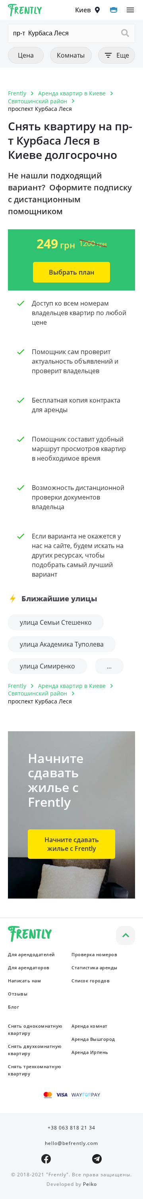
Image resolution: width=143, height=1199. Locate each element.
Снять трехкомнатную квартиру (34, 1070)
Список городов (91, 981)
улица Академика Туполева (62, 644)
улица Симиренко (47, 666)
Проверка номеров (94, 954)
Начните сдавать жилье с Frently (71, 844)
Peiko (90, 1184)
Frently (25, 11)
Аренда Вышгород (93, 1039)
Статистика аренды (95, 967)
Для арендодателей (31, 954)
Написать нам (24, 981)
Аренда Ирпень (90, 1052)
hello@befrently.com (71, 1143)
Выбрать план (71, 272)
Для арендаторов (29, 967)
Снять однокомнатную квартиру (35, 1029)
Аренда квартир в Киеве (72, 93)
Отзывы (17, 994)
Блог (13, 1007)
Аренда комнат (90, 1026)
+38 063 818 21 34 (71, 1127)
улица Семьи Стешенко (56, 622)
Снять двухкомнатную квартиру (35, 1049)
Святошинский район (37, 101)
